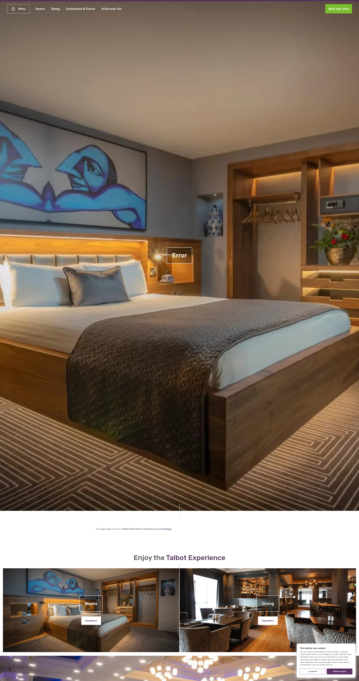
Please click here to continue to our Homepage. (147, 529)
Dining (55, 9)
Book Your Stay (338, 9)
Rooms (40, 9)
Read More (91, 620)
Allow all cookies (339, 671)
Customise (313, 671)
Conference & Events (80, 9)
